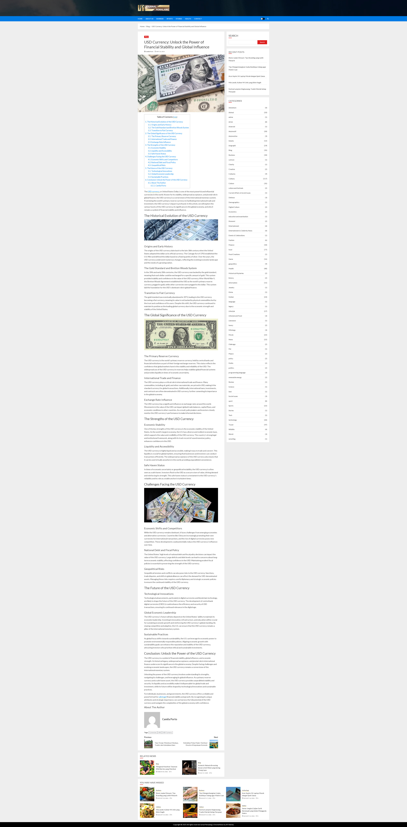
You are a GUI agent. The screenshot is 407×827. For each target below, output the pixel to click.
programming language (237, 373)
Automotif (232, 131)
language (232, 302)
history (231, 278)
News (231, 339)
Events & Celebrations (237, 235)
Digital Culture (234, 207)
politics (231, 368)
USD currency (153, 191)
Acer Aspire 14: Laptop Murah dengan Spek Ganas (247, 76)
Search (233, 35)
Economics (233, 212)
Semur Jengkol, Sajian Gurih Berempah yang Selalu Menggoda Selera (254, 810)
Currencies (153, 732)
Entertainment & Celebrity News (240, 231)
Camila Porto (158, 185)
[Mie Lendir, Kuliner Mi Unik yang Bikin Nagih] (147, 810)
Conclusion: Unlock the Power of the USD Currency (166, 180)
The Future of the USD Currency (158, 168)
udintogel (163, 697)
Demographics (234, 202)
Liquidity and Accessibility (160, 151)
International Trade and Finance (162, 139)
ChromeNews (218, 824)
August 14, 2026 (163, 815)
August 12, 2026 (249, 816)
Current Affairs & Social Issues (240, 193)
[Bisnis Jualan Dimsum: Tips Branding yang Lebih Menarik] (147, 794)
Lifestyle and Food (235, 316)
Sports (170, 19)
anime (231, 117)
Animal (231, 112)
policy (231, 358)
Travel (231, 425)
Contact (198, 19)
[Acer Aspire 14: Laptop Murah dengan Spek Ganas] (233, 794)
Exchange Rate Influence (159, 142)
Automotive (233, 136)
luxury (231, 325)
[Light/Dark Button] (263, 19)
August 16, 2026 (249, 798)
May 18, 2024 (160, 51)
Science (231, 387)
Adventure (232, 108)
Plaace (231, 354)
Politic (231, 363)
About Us (149, 19)
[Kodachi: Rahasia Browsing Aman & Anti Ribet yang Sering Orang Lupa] (189, 767)
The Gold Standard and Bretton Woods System (168, 127)
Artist (231, 122)
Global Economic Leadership (161, 174)
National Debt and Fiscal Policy (162, 162)
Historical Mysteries (236, 273)
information (233, 283)
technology (233, 420)
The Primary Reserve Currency (162, 136)
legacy (231, 306)
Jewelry (231, 287)
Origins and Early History (159, 125)
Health (188, 19)
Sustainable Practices (158, 177)
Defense (232, 197)
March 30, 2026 (163, 771)
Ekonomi (232, 221)
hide (175, 117)
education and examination (238, 216)
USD (159, 732)
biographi (232, 145)
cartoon (231, 160)
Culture (231, 183)
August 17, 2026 (206, 798)
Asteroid (232, 127)
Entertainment (234, 226)
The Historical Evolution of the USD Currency (164, 122)
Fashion (231, 240)
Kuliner (231, 297)
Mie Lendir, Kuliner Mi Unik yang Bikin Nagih (245, 82)
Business (159, 19)
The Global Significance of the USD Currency (163, 133)
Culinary (232, 179)
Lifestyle (232, 311)
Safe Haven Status (157, 154)
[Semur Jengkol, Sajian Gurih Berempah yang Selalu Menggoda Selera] (233, 810)
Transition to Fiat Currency (160, 130)
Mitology (232, 330)
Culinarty (232, 174)
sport (231, 401)
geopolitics (233, 264)
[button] (268, 19)
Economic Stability (157, 148)
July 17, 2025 (204, 773)
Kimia (231, 292)
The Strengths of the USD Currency (160, 145)
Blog (146, 37)
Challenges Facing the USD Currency (160, 156)
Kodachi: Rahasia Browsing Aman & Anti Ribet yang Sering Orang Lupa (209, 767)
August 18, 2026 (163, 798)
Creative (232, 169)
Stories (179, 19)
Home (140, 19)
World (231, 434)
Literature (232, 321)
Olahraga (232, 344)
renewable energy (235, 377)
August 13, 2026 (206, 815)
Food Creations (234, 254)
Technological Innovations (160, 171)
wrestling (232, 439)
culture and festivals (236, 188)
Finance (231, 245)
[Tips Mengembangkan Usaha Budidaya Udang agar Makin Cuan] (190, 794)
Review (231, 382)
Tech (230, 415)
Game (231, 259)
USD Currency (167, 732)
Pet (230, 349)
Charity (231, 164)
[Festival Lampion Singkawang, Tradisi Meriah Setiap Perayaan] (190, 810)
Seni (230, 392)
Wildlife (231, 429)
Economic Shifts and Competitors (163, 159)
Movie (231, 335)
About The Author (157, 183)
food (230, 250)
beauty (231, 141)
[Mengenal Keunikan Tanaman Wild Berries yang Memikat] (147, 767)
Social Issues (233, 396)
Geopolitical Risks (157, 165)
